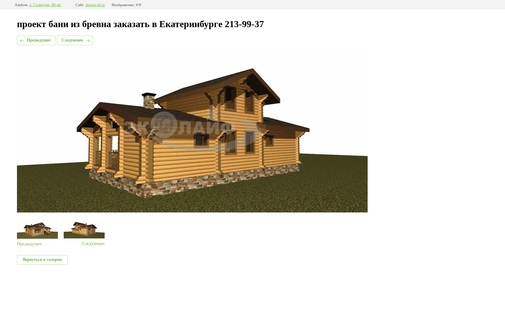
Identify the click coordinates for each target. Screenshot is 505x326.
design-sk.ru (95, 5)
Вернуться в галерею (42, 259)
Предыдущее (39, 40)
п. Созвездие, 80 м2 (45, 5)
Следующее (72, 40)
